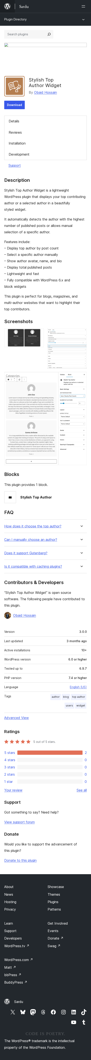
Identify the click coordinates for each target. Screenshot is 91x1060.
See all (82, 790)
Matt (10, 967)
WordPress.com (18, 960)
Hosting (10, 902)
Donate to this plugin (20, 860)
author (56, 696)
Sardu (18, 1002)
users (69, 705)
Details (14, 121)
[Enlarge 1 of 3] (38, 334)
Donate (55, 938)
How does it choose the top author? (32, 526)
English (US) (78, 687)
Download (14, 105)
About (9, 887)
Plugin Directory (15, 19)
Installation (17, 143)
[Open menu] (84, 6)
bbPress (12, 975)
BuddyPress (15, 982)
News (8, 894)
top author (78, 696)
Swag (54, 946)
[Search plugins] (49, 34)
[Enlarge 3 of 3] (81, 377)
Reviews (15, 132)
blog (66, 696)
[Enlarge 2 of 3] (81, 334)
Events (53, 931)
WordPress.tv (16, 946)
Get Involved (58, 923)
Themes (54, 894)
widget (80, 705)
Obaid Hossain (45, 92)
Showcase (56, 887)
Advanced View (16, 718)
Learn (8, 923)
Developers (13, 938)
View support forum (19, 822)
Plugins (53, 902)
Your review (13, 790)
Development (19, 154)
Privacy (10, 909)
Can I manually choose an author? (30, 540)
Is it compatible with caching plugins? (33, 566)
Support (14, 165)
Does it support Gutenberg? (25, 553)
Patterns (54, 909)
